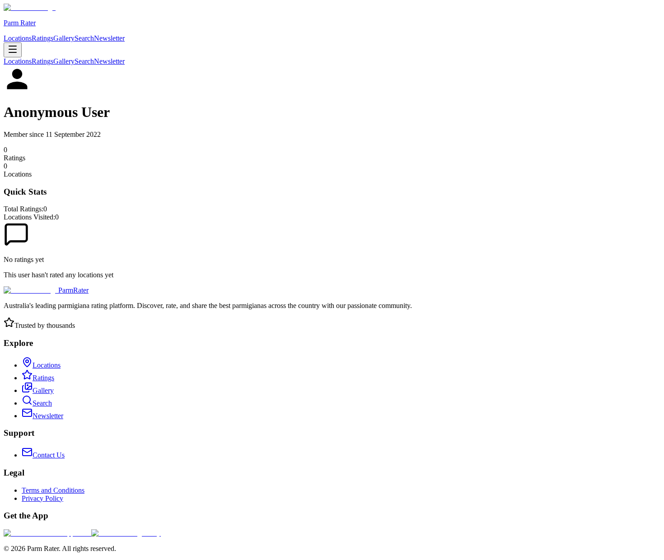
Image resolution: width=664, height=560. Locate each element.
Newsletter (109, 38)
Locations (18, 38)
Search (84, 38)
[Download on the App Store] (47, 533)
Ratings (42, 38)
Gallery (64, 38)
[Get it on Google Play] (126, 533)
